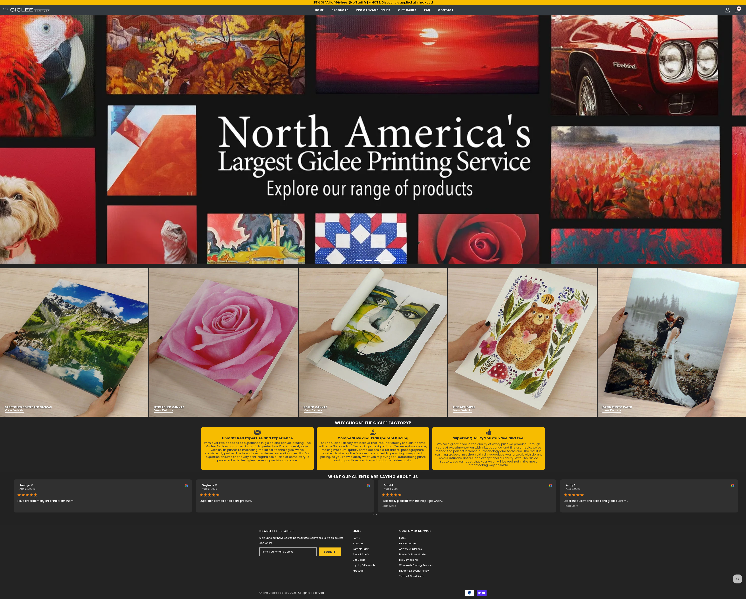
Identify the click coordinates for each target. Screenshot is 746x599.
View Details (14, 410)
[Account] (727, 10)
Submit (330, 552)
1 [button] (359, 260)
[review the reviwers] (186, 485)
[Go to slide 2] (376, 514)
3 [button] (378, 260)
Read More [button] (389, 506)
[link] (257, 448)
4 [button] (387, 260)
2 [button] (368, 260)
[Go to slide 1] (373, 514)
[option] (373, 139)
